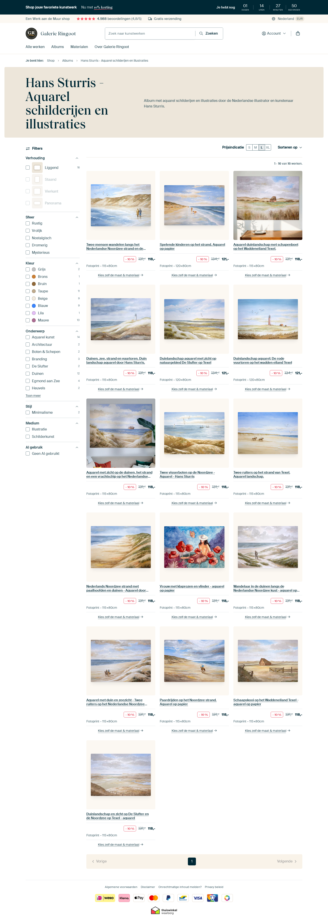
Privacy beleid (214, 887)
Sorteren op (287, 147)
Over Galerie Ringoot (112, 46)
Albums (57, 46)
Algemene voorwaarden (121, 887)
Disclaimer (148, 887)
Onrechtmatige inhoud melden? (179, 887)
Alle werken (35, 46)
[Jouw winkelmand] (297, 33)
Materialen (79, 46)
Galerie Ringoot (58, 33)
